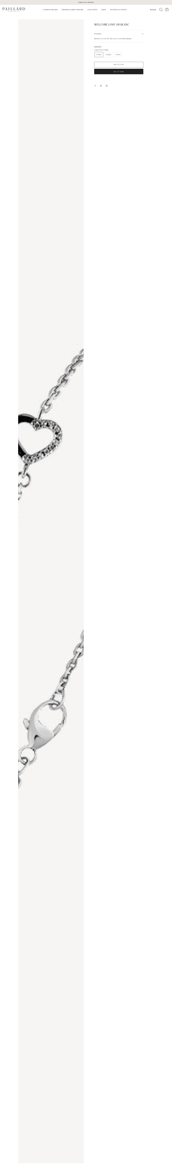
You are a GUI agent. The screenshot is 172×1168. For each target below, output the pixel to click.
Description (97, 34)
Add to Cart (118, 64)
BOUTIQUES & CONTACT (118, 10)
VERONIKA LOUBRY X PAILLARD (72, 10)
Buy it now (119, 72)
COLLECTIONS (92, 10)
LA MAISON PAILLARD (50, 10)
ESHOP (103, 10)
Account (153, 10)
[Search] (160, 9)
